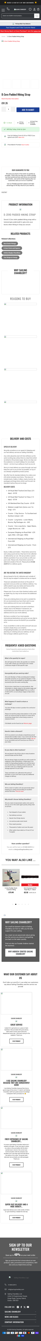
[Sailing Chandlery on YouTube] (28, 1307)
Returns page (28, 723)
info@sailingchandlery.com (23, 849)
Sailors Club (37, 31)
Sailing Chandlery (17, 1329)
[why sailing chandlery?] (5, 915)
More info (21, 137)
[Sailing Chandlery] (20, 9)
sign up (33, 738)
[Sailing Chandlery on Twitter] (25, 1307)
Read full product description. (10, 99)
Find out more (19, 791)
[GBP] (29, 9)
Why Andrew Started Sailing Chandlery (20, 952)
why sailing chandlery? (18, 922)
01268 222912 (28, 847)
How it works (25, 145)
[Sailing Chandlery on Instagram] (18, 1307)
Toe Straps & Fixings (10, 257)
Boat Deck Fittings (10, 243)
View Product (16, 1041)
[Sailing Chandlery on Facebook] (21, 1307)
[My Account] (34, 9)
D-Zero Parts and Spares (12, 248)
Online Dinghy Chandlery (12, 253)
